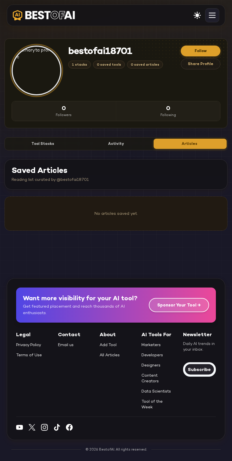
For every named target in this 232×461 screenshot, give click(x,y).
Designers (150, 365)
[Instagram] (44, 427)
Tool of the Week (152, 404)
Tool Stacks (42, 143)
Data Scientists (156, 391)
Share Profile (200, 63)
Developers (152, 354)
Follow (201, 50)
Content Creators (150, 378)
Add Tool (108, 344)
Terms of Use (29, 354)
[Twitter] (32, 427)
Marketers (151, 344)
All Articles (110, 354)
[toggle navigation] (212, 15)
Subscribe (199, 369)
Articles (189, 143)
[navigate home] (44, 15)
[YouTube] (19, 427)
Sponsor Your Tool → (179, 305)
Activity (116, 143)
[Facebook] (69, 427)
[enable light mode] (197, 15)
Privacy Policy (28, 344)
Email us (66, 344)
